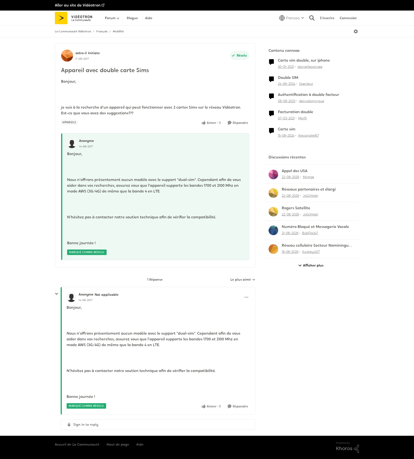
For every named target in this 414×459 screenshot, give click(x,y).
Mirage (308, 177)
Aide (140, 444)
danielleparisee (310, 66)
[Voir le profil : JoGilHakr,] (273, 193)
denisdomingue (311, 101)
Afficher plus (313, 265)
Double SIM (288, 77)
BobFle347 (310, 233)
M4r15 (302, 118)
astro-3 (81, 53)
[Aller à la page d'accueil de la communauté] (75, 18)
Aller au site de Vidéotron (78, 5)
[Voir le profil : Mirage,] (273, 174)
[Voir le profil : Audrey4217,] (273, 249)
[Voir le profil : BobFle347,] (273, 230)
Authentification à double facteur (308, 94)
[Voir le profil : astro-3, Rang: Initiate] (67, 56)
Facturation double (295, 112)
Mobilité (118, 31)
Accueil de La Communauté (77, 444)
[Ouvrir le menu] (355, 31)
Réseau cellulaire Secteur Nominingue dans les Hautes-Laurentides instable (316, 245)
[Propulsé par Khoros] (347, 447)
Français (102, 31)
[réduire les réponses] (56, 294)
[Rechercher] (312, 18)
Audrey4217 (311, 252)
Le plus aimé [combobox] (242, 279)
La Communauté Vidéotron (73, 31)
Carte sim (286, 129)
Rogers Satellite (296, 208)
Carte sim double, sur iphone (304, 60)
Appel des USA (294, 170)
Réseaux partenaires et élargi (309, 189)
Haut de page (118, 444)
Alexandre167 (308, 135)
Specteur (306, 83)
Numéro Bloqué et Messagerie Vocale (315, 226)
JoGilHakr (310, 195)
